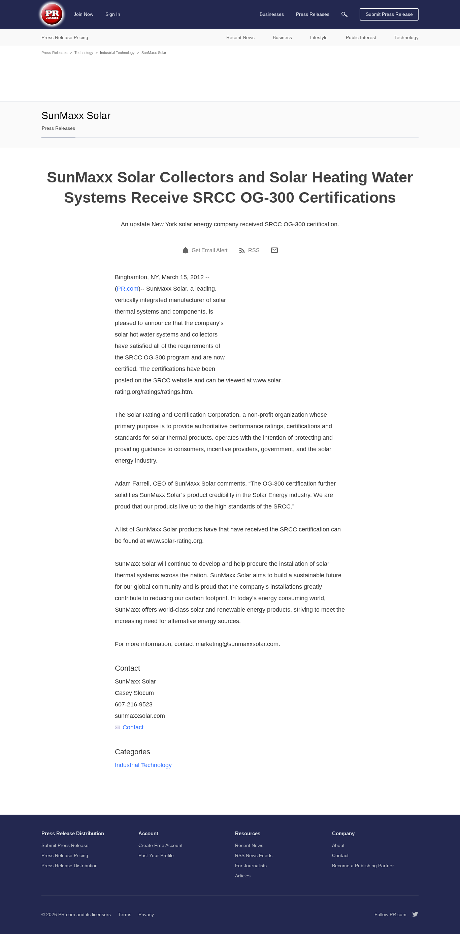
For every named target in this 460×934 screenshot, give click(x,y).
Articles (243, 875)
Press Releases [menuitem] (312, 14)
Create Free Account (160, 845)
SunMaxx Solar (153, 53)
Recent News (249, 845)
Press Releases (54, 53)
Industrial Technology (117, 53)
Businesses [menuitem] (272, 14)
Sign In (112, 14)
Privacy (146, 914)
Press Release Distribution (69, 865)
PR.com (127, 288)
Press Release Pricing (64, 855)
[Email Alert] (187, 250)
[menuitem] (344, 14)
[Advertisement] (230, 77)
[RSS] (243, 250)
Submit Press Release (389, 14)
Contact (133, 727)
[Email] (274, 250)
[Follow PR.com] (412, 914)
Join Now (83, 14)
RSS (254, 250)
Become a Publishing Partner (363, 865)
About (338, 845)
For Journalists (251, 865)
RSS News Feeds (253, 855)
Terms (124, 914)
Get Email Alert (209, 250)
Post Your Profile (156, 855)
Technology (83, 53)
